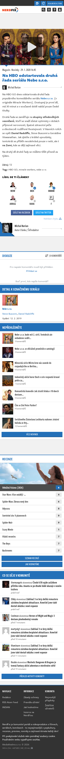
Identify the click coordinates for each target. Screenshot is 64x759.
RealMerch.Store (55, 3)
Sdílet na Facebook (21, 212)
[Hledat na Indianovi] (43, 9)
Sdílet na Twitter (43, 212)
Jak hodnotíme (32, 564)
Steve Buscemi (9, 313)
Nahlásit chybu (51, 218)
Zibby (13, 599)
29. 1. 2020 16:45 (28, 70)
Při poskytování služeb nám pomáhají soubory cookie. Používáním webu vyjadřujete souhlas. (29, 737)
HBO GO (13, 169)
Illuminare (15, 645)
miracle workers (27, 169)
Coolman (15, 616)
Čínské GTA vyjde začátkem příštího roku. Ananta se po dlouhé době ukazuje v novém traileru (36, 586)
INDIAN (6, 707)
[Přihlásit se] (60, 9)
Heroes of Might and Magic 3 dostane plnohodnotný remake (33, 617)
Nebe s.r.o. (47, 98)
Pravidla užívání (31, 702)
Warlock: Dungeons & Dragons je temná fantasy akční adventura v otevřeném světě (33, 664)
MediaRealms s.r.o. (11, 744)
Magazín (6, 70)
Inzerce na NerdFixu (29, 713)
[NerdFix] (10, 9)
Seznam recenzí (32, 558)
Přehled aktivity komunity (32, 676)
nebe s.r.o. (41, 169)
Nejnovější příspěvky (50, 698)
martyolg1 (15, 629)
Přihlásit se (31, 271)
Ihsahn (14, 662)
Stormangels (16, 582)
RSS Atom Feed (10, 702)
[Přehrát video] (32, 47)
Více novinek (32, 434)
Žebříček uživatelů (49, 707)
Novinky (15, 70)
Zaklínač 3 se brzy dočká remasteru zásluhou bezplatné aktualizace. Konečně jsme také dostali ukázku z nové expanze (34, 602)
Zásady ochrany (31, 697)
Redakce (6, 697)
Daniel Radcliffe (26, 313)
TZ (10, 164)
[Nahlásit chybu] (32, 748)
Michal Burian (14, 87)
